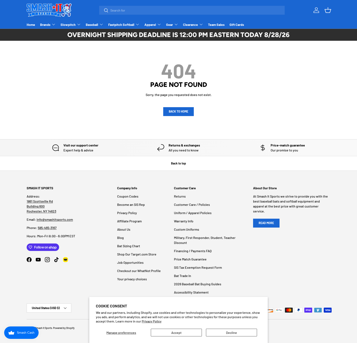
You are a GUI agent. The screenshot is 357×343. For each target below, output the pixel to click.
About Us (123, 229)
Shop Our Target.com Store (136, 254)
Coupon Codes (127, 196)
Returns (180, 196)
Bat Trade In (182, 276)
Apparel (150, 24)
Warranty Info (183, 221)
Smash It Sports (43, 327)
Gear (169, 24)
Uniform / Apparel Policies (193, 213)
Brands (45, 24)
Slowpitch (68, 24)
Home (31, 24)
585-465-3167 (47, 228)
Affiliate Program (129, 221)
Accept (176, 333)
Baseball (92, 24)
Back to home (178, 111)
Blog (120, 238)
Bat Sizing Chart (128, 246)
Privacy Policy (152, 321)
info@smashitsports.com (55, 219)
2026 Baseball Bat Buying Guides (197, 284)
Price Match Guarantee (190, 259)
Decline (231, 333)
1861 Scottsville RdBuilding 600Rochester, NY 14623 (41, 206)
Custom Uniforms (186, 229)
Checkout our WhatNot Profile (139, 271)
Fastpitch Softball (121, 24)
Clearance (190, 24)
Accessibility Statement (191, 292)
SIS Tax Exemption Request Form (198, 267)
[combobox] (192, 10)
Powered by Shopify (64, 327)
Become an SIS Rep (131, 204)
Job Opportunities (130, 262)
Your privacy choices (132, 279)
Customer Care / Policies (192, 204)
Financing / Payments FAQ (193, 251)
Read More (266, 223)
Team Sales (216, 24)
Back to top (178, 163)
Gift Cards (237, 24)
